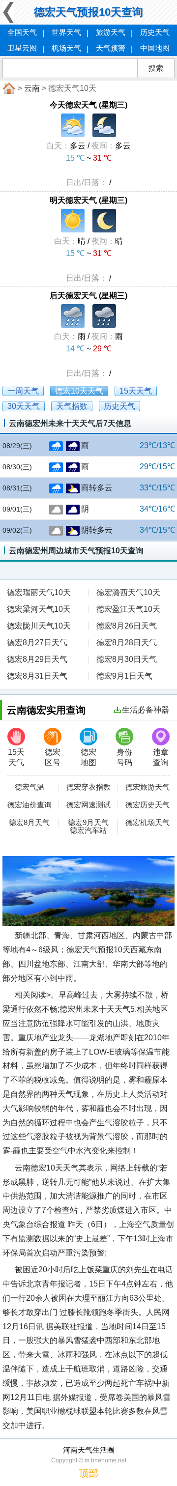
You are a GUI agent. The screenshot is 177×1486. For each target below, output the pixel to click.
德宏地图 (88, 757)
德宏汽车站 (88, 830)
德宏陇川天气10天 (39, 626)
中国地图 (155, 48)
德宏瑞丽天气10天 (39, 592)
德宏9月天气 (88, 823)
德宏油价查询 (29, 805)
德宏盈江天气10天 (128, 609)
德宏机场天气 (147, 823)
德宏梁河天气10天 (39, 609)
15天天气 (16, 757)
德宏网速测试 (88, 805)
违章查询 (161, 757)
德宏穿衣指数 (88, 787)
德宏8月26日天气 (126, 626)
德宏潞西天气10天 (128, 592)
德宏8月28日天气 (126, 642)
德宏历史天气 (147, 805)
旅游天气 (110, 32)
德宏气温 (29, 787)
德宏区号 (52, 757)
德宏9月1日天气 (124, 676)
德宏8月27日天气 (37, 642)
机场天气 (66, 48)
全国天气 (22, 32)
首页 (8, 88)
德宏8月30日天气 (126, 659)
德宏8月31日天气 (37, 676)
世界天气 (66, 32)
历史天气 (155, 32)
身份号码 (124, 757)
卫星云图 (22, 48)
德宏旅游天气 (147, 787)
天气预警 (110, 48)
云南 (32, 88)
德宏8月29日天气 (37, 659)
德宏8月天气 (29, 823)
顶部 (88, 1473)
